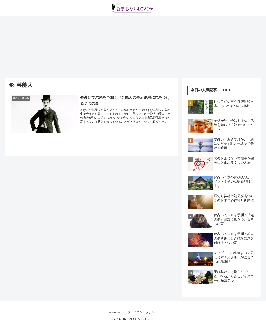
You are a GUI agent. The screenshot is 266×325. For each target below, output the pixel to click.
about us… (116, 312)
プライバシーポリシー (142, 312)
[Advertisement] (133, 47)
